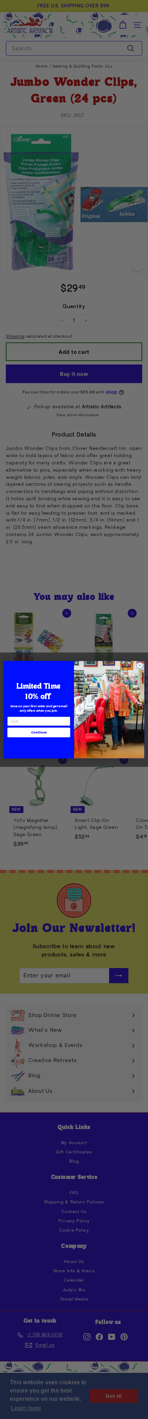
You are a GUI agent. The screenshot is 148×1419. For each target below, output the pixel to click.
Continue (39, 732)
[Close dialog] (140, 665)
